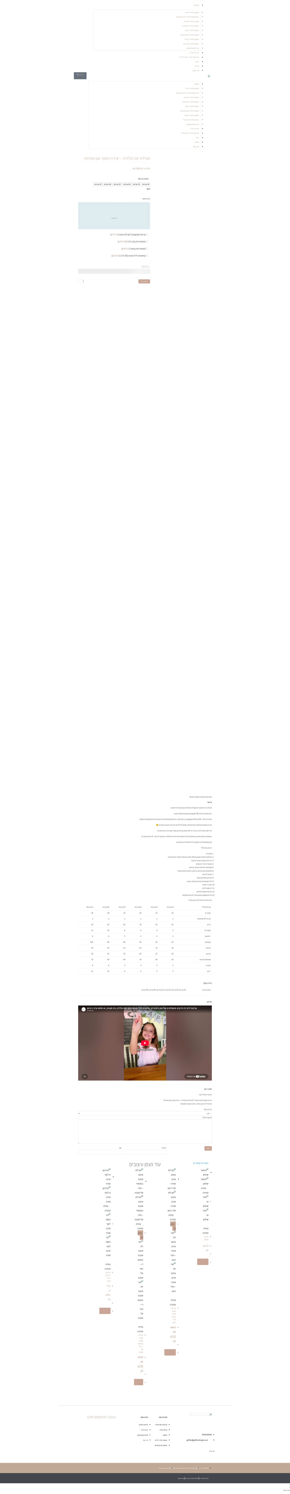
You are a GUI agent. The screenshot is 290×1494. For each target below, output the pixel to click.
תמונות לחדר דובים (192, 30)
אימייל (164, 1148)
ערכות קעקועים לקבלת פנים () (128, 234)
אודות (197, 66)
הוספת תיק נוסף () (134, 248)
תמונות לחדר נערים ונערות (189, 35)
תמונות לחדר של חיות (191, 21)
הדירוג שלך (207, 1109)
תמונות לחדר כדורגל (192, 39)
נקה (148, 188)
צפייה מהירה (205, 1230)
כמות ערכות (143, 178)
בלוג (197, 61)
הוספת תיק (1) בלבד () (132, 241)
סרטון (199, 797)
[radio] (145, 184)
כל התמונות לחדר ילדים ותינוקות (187, 17)
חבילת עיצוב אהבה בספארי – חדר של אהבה (140, 1343)
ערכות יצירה (194, 52)
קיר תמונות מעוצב (192, 48)
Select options (170, 1352)
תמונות (196, 5)
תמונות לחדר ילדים (192, 12)
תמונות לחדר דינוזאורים (190, 26)
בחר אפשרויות (203, 1261)
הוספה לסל (144, 281)
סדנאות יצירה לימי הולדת (189, 57)
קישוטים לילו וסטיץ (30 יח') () (129, 255)
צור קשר (195, 70)
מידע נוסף (204, 797)
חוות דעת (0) (194, 797)
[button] (145, 76)
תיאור (210, 797)
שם (120, 1148)
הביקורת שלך (207, 1117)
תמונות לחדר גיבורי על (191, 44)
